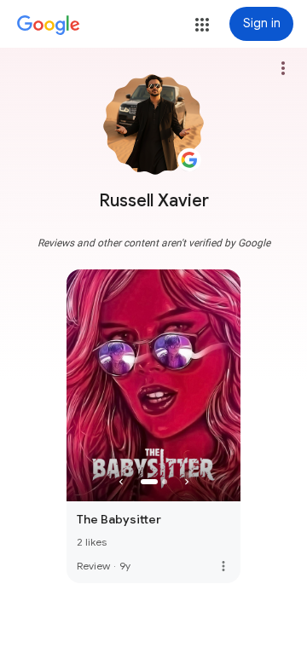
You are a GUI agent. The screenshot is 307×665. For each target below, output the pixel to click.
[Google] (48, 25)
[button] (202, 25)
